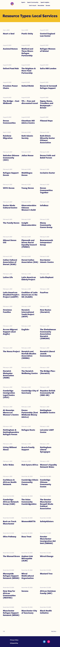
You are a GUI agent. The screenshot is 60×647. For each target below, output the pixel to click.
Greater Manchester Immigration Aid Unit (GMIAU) (48, 539)
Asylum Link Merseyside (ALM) (27, 558)
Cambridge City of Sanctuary (29, 392)
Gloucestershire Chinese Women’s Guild (28, 207)
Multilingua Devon (26, 174)
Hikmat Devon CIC (9, 241)
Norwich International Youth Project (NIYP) (27, 313)
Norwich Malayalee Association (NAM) (8, 374)
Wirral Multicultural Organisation (27, 576)
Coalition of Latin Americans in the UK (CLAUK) (29, 294)
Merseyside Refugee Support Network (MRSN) (11, 576)
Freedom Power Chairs (10, 87)
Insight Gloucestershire (28, 224)
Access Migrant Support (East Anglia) (10, 331)
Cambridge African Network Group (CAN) (11, 501)
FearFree (44, 292)
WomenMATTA (28, 521)
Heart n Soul (8, 33)
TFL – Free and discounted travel (29, 102)
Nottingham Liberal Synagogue (45, 449)
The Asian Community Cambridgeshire (28, 501)
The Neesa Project (11, 351)
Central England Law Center (47, 34)
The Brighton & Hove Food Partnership (28, 70)
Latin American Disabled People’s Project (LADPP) (11, 294)
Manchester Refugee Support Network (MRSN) (11, 613)
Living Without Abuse (10, 448)
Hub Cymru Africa (29, 465)
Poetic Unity (27, 33)
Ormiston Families (7, 311)
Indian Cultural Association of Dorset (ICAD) (10, 262)
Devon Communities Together (46, 190)
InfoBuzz (44, 205)
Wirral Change (46, 556)
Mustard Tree (46, 574)
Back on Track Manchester (9, 522)
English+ (25, 329)
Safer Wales (8, 465)
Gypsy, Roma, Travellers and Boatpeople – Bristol (46, 104)
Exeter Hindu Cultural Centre (10, 206)
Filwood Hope (46, 121)
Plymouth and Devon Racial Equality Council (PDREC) (29, 243)
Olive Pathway (9, 536)
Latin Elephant (46, 277)
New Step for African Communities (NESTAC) (9, 594)
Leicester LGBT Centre (47, 431)
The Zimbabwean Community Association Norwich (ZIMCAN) (48, 334)
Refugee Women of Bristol (47, 50)
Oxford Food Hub (11, 68)
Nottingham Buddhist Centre (47, 411)
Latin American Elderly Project (28, 278)
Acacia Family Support (27, 448)
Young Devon (27, 188)
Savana (24, 591)
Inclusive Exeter (47, 173)
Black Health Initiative (46, 612)
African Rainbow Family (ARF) (48, 592)
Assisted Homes (10, 49)
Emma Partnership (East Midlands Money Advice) (29, 413)
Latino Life (8, 277)
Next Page (54, 631)
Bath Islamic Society (27, 137)
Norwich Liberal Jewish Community (47, 353)
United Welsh (27, 86)
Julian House (27, 155)
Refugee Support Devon (11, 174)
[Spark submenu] (25, 2)
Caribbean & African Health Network (9, 482)
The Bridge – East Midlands (11, 102)
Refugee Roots (28, 430)
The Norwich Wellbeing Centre (29, 372)
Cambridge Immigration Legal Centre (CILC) (9, 394)
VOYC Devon (8, 188)
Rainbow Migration (7, 137)
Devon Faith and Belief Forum (47, 156)
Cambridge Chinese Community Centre (45, 483)
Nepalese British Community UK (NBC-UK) (47, 393)
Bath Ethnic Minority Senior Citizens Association (47, 139)
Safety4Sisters (47, 521)
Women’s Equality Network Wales (48, 466)
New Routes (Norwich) (45, 311)
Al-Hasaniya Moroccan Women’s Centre (11, 412)
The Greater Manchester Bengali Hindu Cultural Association (46, 504)
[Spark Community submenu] (38, 2)
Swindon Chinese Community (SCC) (11, 157)
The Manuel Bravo (11, 556)
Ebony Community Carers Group (46, 225)
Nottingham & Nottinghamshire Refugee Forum (11, 432)
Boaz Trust (26, 536)
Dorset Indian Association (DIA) (29, 261)
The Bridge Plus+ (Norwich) (47, 372)
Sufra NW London (48, 68)
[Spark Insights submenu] (49, 2)
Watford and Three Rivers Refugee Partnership (27, 52)
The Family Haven (11, 223)
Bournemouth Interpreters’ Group (46, 242)
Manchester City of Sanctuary (29, 612)
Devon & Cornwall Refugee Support (48, 87)
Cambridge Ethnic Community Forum (29, 482)
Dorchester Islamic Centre (47, 261)
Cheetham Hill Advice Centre (28, 122)
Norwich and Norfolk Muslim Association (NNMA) (28, 354)
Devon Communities (9, 122)
